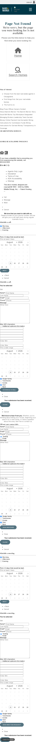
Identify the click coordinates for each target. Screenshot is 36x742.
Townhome (6, 381)
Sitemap (11, 181)
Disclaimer (12, 174)
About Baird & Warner (8, 112)
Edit (1, 289)
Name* (2, 293)
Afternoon (6, 228)
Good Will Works (6, 114)
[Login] (34, 2)
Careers (17, 109)
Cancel (6, 210)
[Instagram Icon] (7, 165)
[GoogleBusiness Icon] (8, 165)
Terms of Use (13, 176)
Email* (2, 298)
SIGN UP (29, 2)
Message (7, 200)
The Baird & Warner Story (26, 112)
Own (4, 385)
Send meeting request (12, 724)
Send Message (8, 527)
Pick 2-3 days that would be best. (12, 237)
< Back (6, 275)
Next (5, 270)
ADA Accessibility (15, 179)
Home (18, 55)
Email (4, 438)
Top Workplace (18, 114)
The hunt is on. (9, 105)
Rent (4, 387)
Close (6, 396)
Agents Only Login (15, 171)
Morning (5, 226)
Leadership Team (20, 117)
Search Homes (18, 75)
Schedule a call (9, 390)
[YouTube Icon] (5, 165)
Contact (23, 109)
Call (5, 197)
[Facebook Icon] (1, 165)
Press (6, 109)
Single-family (7, 379)
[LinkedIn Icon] (3, 165)
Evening (5, 230)
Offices (10, 109)
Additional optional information (13, 326)
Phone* (3, 300)
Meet (5, 203)
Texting (5, 436)
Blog (1, 109)
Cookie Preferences (7, 739)
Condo (4, 383)
